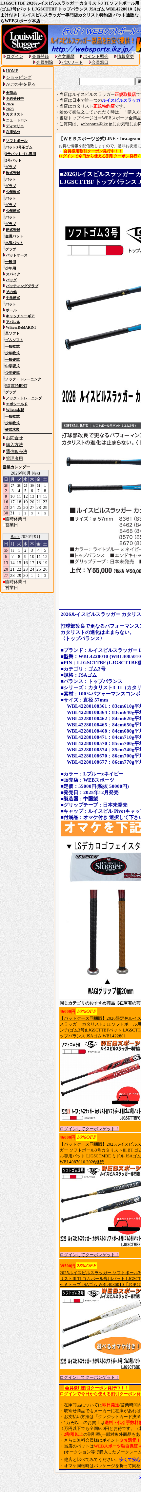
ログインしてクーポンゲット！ (89, 1128)
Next (36, 473)
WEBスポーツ (115, 117)
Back (15, 536)
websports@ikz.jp (96, 123)
